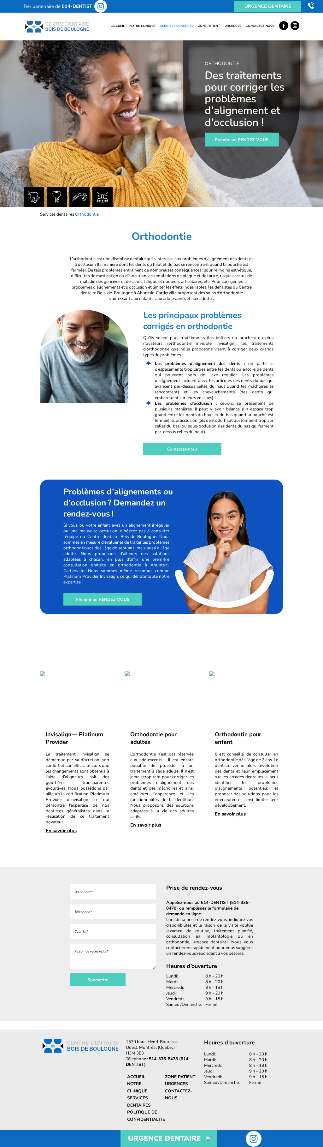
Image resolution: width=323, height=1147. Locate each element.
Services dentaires (176, 26)
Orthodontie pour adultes (153, 738)
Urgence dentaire (267, 6)
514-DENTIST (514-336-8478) (208, 905)
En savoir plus (61, 830)
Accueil (118, 26)
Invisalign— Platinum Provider (74, 738)
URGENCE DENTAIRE (164, 1138)
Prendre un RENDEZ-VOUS (242, 139)
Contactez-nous (260, 26)
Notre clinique (142, 26)
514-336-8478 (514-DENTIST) (158, 1061)
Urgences (233, 26)
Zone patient (209, 26)
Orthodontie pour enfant (238, 738)
